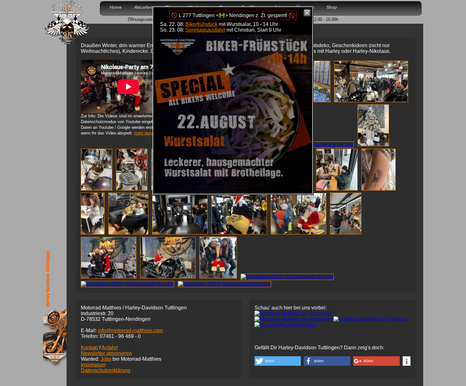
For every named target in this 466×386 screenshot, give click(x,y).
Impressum (93, 364)
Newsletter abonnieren (106, 353)
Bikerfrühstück (201, 24)
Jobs (105, 359)
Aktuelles (143, 7)
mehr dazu (143, 133)
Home (116, 7)
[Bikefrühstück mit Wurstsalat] (233, 190)
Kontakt (89, 347)
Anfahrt (109, 347)
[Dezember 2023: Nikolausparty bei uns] (372, 100)
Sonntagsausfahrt (205, 30)
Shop (332, 7)
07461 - (120, 336)
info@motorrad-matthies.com (130, 330)
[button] (278, 361)
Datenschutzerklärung (105, 370)
